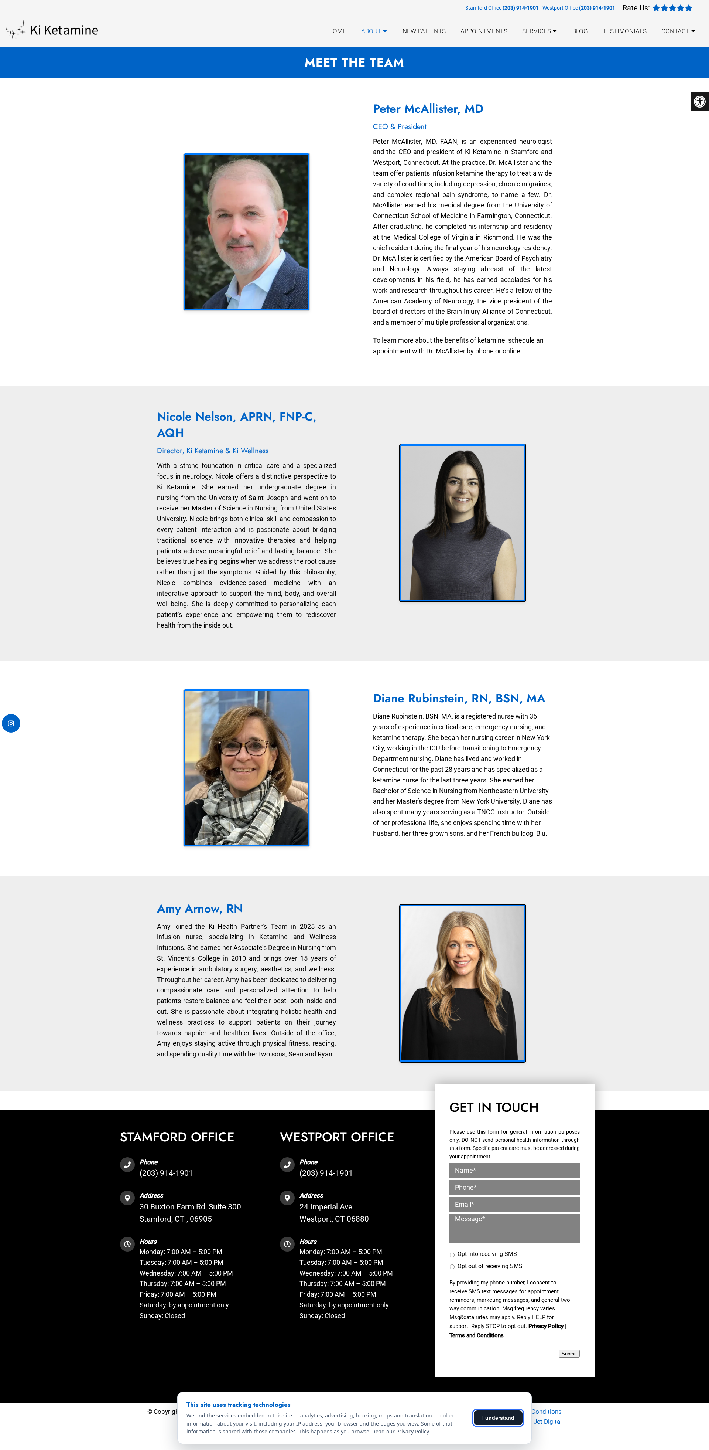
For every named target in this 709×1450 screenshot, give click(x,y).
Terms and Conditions (476, 1335)
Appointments (483, 31)
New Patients (424, 31)
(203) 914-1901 (521, 8)
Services (536, 31)
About (371, 31)
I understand (498, 1418)
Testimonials (625, 31)
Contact (675, 31)
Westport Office (560, 8)
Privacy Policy (546, 1326)
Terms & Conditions (534, 1411)
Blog (580, 31)
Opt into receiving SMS (487, 1253)
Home (337, 31)
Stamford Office (484, 8)
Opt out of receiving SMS (490, 1266)
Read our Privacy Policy (400, 1431)
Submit (569, 1353)
